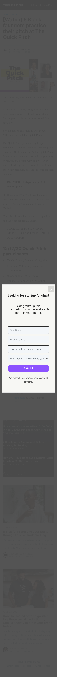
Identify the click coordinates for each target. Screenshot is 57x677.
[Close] (51, 289)
